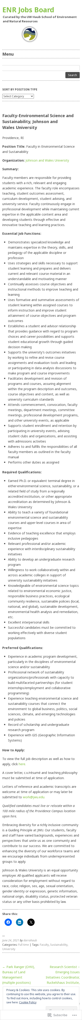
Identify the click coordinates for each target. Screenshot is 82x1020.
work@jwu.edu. (34, 797)
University (8, 949)
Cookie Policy (27, 1002)
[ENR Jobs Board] (41, 34)
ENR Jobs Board (28, 9)
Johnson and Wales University (47, 160)
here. (22, 764)
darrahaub (30, 940)
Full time (23, 945)
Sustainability (58, 945)
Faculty (44, 945)
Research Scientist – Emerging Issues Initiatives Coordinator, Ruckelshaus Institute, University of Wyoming (61, 977)
